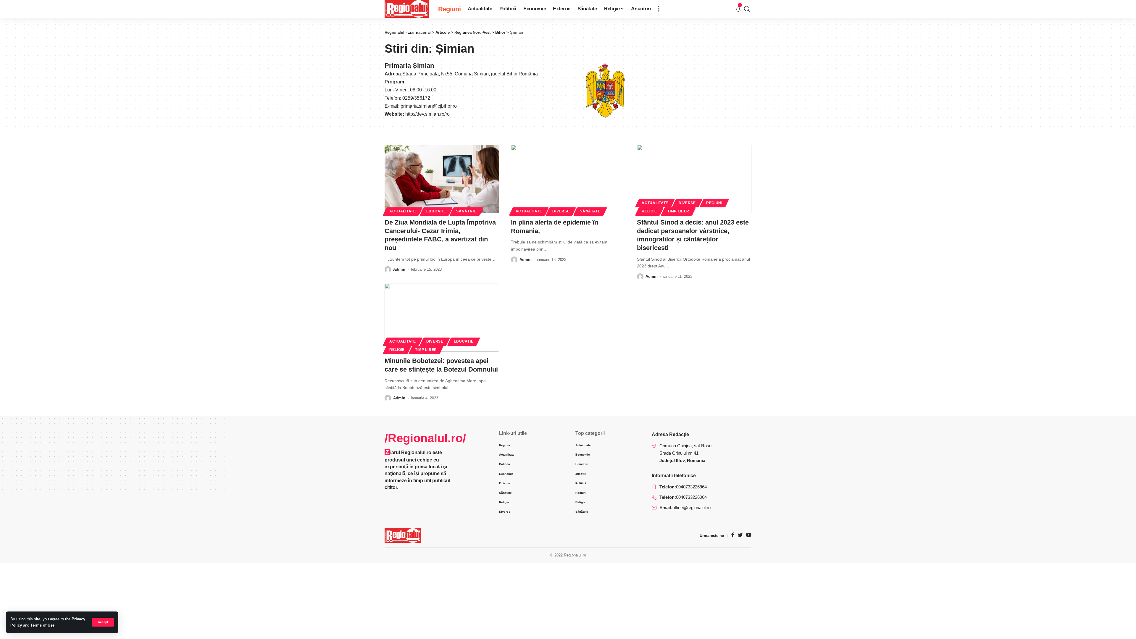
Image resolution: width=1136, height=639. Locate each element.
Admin (399, 269)
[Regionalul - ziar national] (407, 9)
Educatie (436, 211)
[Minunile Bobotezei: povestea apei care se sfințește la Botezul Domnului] (442, 317)
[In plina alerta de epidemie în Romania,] (568, 179)
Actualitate (402, 211)
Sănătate (466, 211)
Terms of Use (42, 625)
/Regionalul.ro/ (425, 438)
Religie (649, 211)
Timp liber (678, 211)
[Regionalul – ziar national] (403, 535)
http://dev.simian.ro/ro (427, 114)
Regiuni (714, 203)
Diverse (560, 211)
